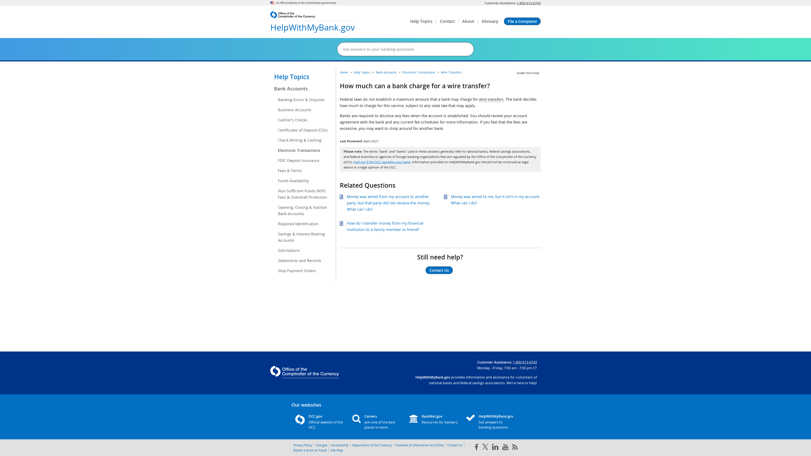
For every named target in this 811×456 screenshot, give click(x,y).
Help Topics (291, 77)
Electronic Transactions (299, 150)
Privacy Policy (302, 445)
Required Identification (298, 223)
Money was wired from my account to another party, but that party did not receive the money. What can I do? (388, 203)
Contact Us (455, 445)
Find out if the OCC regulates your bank (382, 162)
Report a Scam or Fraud (310, 450)
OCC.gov (315, 416)
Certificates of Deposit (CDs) (302, 130)
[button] (522, 21)
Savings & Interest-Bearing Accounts (301, 237)
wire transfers (491, 99)
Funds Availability (293, 180)
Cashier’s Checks (292, 119)
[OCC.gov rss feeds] (515, 447)
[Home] (472, 418)
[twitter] (485, 448)
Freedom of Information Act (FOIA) (420, 445)
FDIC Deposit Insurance (298, 160)
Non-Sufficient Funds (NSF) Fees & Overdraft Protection (302, 194)
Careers (371, 416)
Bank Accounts (291, 89)
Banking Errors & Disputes (301, 99)
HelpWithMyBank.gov (496, 416)
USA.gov (321, 445)
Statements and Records (299, 260)
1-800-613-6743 (529, 3)
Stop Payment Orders (297, 270)
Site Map (337, 450)
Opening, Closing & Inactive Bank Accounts (302, 210)
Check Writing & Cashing (299, 140)
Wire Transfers (451, 72)
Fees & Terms (290, 170)
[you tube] (505, 448)
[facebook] (476, 448)
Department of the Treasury (372, 445)
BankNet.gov (432, 416)
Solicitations (289, 250)
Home (344, 72)
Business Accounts (294, 109)
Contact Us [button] (439, 270)
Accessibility (339, 445)
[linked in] (495, 448)
